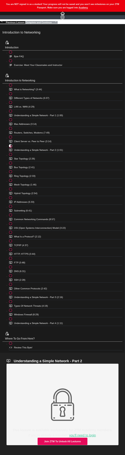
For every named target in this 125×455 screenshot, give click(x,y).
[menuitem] (62, 17)
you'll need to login (82, 435)
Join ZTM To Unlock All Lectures (62, 441)
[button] (62, 13)
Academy (83, 7)
